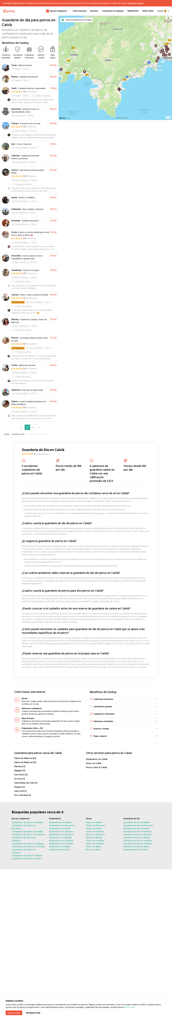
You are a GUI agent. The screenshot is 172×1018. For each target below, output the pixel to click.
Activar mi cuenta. (135, 3)
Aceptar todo (13, 1013)
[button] (124, 699)
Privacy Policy (129, 1007)
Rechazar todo (33, 1012)
